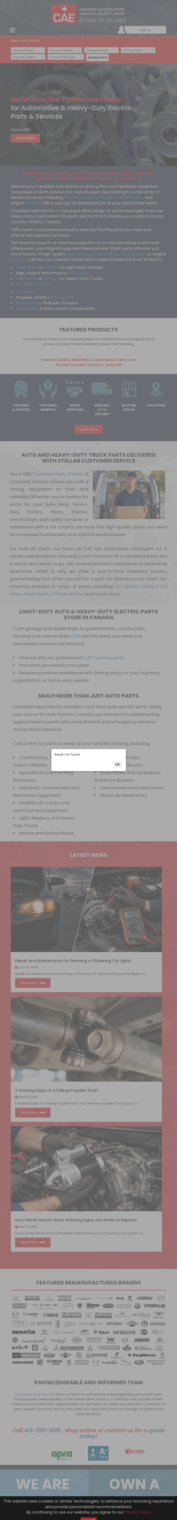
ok (117, 764)
